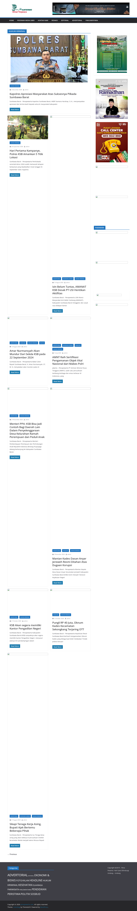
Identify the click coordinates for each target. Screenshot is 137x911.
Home (11, 20)
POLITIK (42, 343)
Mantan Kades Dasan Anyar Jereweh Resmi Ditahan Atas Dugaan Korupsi (69, 562)
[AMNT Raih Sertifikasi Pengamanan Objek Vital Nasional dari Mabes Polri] (70, 329)
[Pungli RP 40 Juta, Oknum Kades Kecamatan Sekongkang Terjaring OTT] (70, 600)
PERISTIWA (13, 894)
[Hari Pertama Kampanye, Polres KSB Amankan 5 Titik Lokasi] (27, 127)
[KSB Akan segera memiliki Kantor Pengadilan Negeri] (27, 601)
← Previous (12, 854)
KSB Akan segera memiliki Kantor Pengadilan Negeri (25, 626)
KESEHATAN (25, 885)
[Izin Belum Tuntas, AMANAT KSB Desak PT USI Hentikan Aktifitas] (70, 195)
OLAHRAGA (38, 885)
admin (26, 90)
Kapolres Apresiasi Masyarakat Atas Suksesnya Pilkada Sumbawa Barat (43, 95)
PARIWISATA (13, 889)
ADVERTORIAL (77, 20)
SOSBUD (35, 894)
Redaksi (55, 20)
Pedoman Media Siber (25, 20)
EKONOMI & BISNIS (68, 278)
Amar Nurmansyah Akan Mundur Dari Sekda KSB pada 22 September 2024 (27, 354)
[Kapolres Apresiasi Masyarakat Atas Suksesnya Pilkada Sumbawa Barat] (49, 58)
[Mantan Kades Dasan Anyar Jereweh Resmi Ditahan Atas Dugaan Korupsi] (70, 467)
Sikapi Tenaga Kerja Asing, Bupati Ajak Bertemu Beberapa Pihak (25, 827)
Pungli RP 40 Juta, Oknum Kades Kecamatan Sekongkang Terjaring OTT (68, 626)
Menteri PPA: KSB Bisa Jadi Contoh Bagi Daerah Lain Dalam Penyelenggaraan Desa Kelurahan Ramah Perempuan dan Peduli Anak (27, 430)
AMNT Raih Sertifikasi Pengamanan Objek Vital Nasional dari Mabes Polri (68, 360)
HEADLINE (22, 343)
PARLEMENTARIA (92, 20)
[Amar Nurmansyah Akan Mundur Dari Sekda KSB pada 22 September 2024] (27, 328)
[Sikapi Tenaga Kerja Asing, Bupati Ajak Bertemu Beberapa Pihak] (27, 733)
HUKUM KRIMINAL (15, 86)
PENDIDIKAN (39, 889)
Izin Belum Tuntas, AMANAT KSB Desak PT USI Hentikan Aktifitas (69, 290)
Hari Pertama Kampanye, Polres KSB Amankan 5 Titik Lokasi (26, 154)
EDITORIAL (65, 20)
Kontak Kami (43, 20)
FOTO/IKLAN (22, 880)
